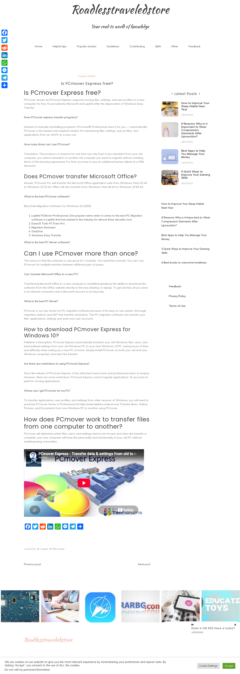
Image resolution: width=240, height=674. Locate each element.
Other (174, 46)
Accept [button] (229, 665)
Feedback (194, 46)
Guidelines (113, 46)
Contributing (137, 46)
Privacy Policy (177, 296)
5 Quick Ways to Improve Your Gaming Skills (195, 175)
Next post (144, 564)
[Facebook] (4, 32)
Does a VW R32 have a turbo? (213, 628)
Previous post (32, 564)
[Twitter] (4, 40)
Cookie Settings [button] (208, 665)
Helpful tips (60, 46)
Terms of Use (177, 306)
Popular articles (86, 46)
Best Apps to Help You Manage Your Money (193, 154)
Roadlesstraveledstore (120, 9)
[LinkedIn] (4, 55)
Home (38, 46)
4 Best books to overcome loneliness (184, 262)
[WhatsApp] (4, 62)
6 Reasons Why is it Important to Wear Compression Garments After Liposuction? (194, 130)
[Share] (4, 85)
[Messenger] (4, 70)
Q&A (158, 46)
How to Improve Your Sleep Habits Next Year (195, 106)
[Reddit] (4, 47)
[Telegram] (4, 77)
